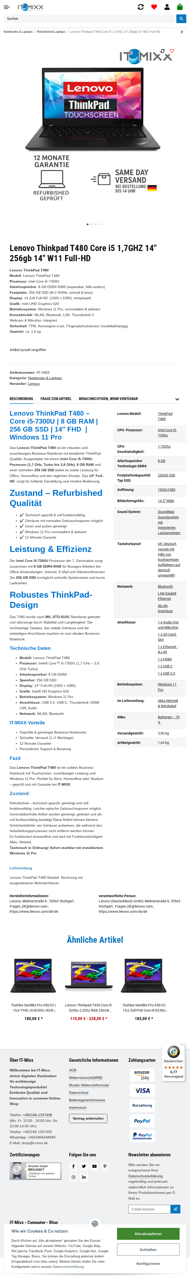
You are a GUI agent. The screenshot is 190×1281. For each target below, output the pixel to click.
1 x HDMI (165, 659)
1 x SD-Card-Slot (167, 637)
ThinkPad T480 (165, 416)
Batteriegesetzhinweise (87, 1100)
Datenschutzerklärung (145, 1176)
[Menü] (182, 1046)
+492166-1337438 (37, 1115)
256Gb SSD (166, 475)
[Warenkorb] (179, 7)
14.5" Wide (166, 501)
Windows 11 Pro (167, 687)
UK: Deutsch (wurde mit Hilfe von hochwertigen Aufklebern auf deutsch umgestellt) (169, 559)
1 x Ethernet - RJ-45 (168, 649)
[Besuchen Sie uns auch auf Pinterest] (105, 1166)
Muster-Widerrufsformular (89, 1085)
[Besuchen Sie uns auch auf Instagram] (73, 1177)
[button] (167, 7)
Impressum (78, 1107)
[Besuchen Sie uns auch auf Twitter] (84, 1166)
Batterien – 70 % (169, 719)
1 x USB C (165, 666)
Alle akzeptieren (148, 1234)
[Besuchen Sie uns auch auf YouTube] (94, 1166)
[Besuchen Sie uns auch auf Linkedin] (84, 1177)
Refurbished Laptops (51, 32)
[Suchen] (181, 18)
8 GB (161, 461)
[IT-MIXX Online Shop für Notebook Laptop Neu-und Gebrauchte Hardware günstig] (30, 7)
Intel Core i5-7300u (167, 432)
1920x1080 (166, 490)
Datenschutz (79, 1093)
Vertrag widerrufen (88, 1118)
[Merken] (172, 50)
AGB (72, 1070)
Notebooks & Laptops (18, 32)
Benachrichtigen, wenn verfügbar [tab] (108, 399)
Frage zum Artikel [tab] (56, 399)
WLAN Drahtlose (165, 608)
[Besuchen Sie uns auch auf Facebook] (73, 1166)
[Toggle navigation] (7, 7)
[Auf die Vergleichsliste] (162, 50)
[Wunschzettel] (154, 7)
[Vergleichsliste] (140, 7)
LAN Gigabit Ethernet (167, 596)
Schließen (148, 1249)
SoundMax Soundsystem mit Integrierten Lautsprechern (169, 522)
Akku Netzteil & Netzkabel (168, 703)
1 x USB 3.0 (166, 673)
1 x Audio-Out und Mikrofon (168, 624)
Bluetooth (165, 586)
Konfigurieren (148, 1263)
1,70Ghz (164, 446)
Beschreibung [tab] (21, 399)
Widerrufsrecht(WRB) (85, 1078)
